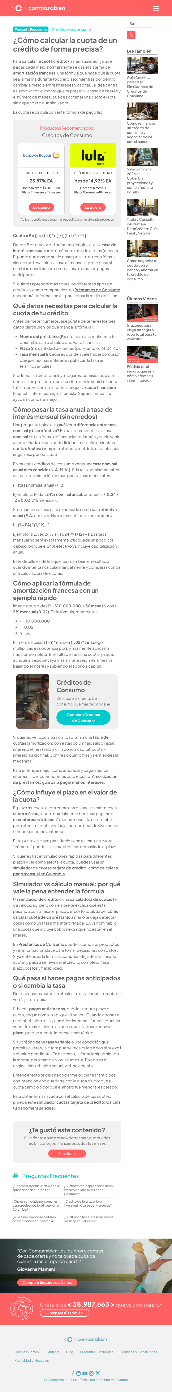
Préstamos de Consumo (97, 289)
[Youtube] (84, 1374)
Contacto (53, 1351)
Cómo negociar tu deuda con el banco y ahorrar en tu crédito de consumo (142, 269)
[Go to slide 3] (144, 1287)
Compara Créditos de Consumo (83, 717)
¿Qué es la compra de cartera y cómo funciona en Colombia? (34, 1219)
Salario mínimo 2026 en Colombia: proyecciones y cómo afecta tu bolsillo (140, 180)
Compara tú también (65, 1313)
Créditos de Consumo (71, 29)
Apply (131, 35)
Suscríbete (67, 1153)
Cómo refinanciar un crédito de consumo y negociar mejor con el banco (141, 132)
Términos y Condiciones (138, 1351)
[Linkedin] (78, 1374)
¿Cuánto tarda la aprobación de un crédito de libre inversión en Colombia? (88, 1190)
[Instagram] (91, 1374)
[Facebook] (73, 1374)
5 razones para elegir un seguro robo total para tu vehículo (141, 332)
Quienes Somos (26, 1351)
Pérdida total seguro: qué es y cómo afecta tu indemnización (140, 373)
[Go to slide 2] (139, 1287)
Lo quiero (41, 207)
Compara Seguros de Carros (47, 1282)
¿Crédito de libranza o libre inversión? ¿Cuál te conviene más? (88, 1203)
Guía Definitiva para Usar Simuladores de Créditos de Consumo (140, 86)
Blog (69, 1351)
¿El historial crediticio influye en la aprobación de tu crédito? (35, 1188)
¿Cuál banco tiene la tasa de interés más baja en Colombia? (88, 1219)
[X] (97, 1374)
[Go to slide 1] (134, 1287)
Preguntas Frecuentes (96, 1351)
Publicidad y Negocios (31, 1360)
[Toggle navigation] (156, 8)
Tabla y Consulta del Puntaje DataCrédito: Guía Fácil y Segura (142, 226)
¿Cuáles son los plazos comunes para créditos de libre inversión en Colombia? (36, 1205)
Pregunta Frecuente (31, 29)
